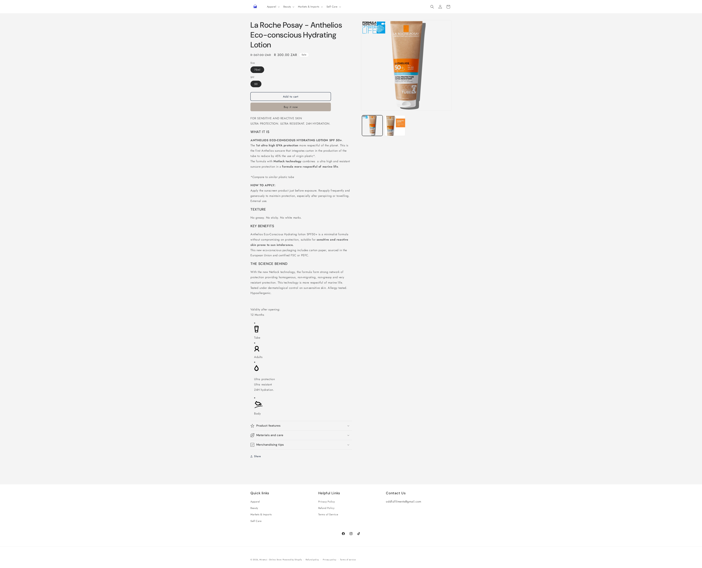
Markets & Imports (261, 514)
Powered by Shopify (292, 559)
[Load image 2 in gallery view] (394, 125)
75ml (257, 70)
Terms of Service (328, 514)
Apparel (255, 501)
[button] (273, 6)
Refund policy (312, 559)
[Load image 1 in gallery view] (372, 125)
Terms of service (348, 559)
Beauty (254, 508)
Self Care (255, 521)
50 (256, 84)
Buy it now (291, 107)
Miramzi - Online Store (270, 559)
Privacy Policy (326, 501)
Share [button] (257, 456)
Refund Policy (326, 508)
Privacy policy (329, 559)
